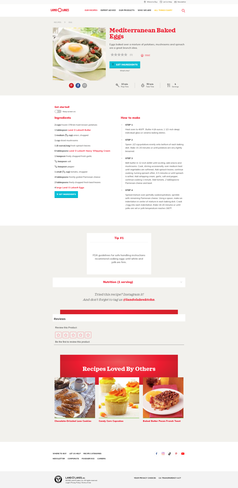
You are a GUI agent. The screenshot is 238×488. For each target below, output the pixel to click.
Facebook (77, 85)
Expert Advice (108, 10)
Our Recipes (91, 10)
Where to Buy (59, 454)
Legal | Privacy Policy (73, 482)
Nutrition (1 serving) (118, 282)
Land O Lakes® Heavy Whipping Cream (89, 151)
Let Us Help (75, 454)
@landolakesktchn (138, 299)
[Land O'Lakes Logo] (60, 10)
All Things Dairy (163, 10)
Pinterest (71, 85)
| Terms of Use (86, 482)
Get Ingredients (126, 65)
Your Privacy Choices (145, 478)
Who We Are (144, 10)
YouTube (182, 453)
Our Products (126, 10)
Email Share (84, 85)
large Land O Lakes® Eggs (70, 188)
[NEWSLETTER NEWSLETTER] (187, 5)
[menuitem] (91, 10)
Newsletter (59, 459)
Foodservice (88, 459)
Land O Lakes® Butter (79, 130)
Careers (101, 459)
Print (147, 55)
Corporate (73, 459)
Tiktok (169, 453)
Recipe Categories (92, 454)
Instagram (163, 453)
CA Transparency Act (170, 478)
